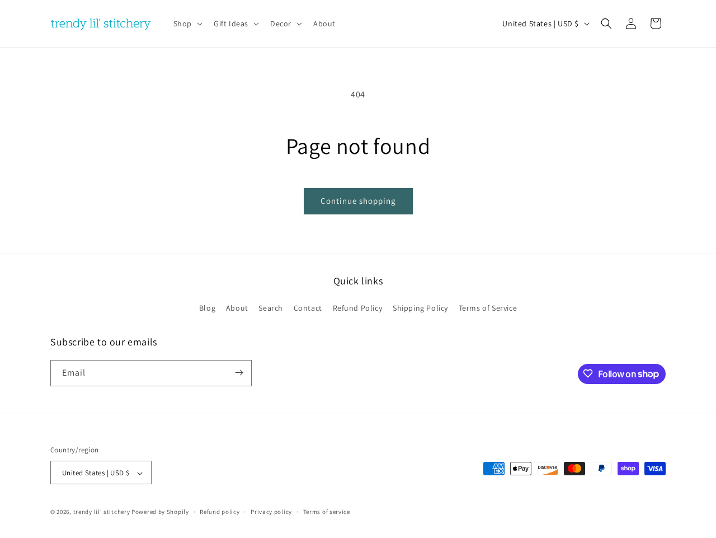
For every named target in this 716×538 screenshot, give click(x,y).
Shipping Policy (420, 308)
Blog (207, 308)
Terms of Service (488, 308)
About (237, 308)
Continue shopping (358, 200)
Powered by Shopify (160, 512)
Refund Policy (358, 308)
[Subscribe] (239, 372)
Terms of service (326, 512)
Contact (308, 308)
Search (270, 308)
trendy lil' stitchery (101, 512)
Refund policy (219, 512)
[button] (187, 23)
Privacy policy (271, 512)
